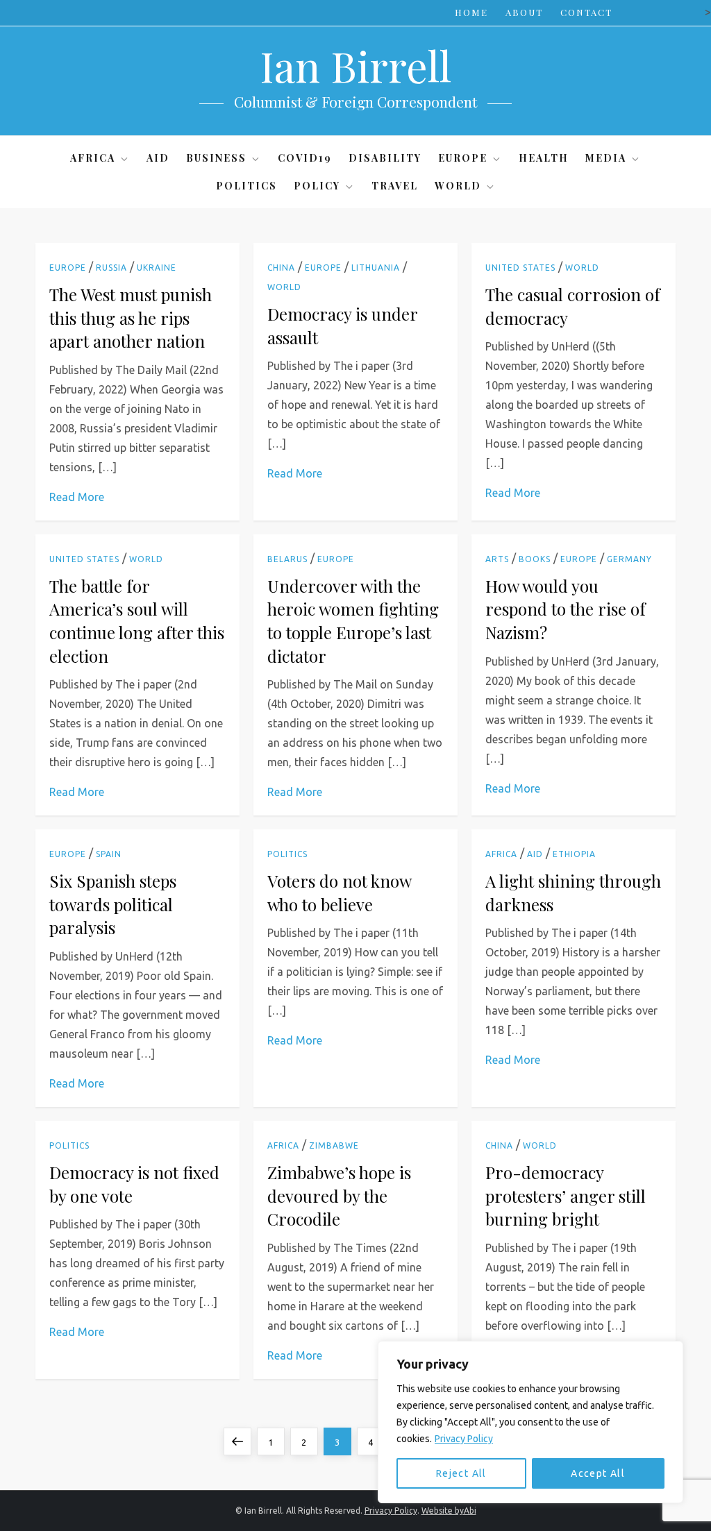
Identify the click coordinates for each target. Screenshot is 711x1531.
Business (216, 157)
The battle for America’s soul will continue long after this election (136, 621)
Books (535, 559)
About (524, 12)
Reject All (461, 1473)
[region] (530, 1422)
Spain (109, 853)
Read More (76, 497)
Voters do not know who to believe (339, 892)
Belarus (287, 559)
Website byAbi (448, 1510)
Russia (111, 267)
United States (520, 267)
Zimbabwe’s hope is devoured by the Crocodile (339, 1195)
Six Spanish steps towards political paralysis (112, 904)
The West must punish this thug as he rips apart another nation (130, 317)
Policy (317, 185)
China (281, 267)
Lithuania (375, 267)
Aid (158, 157)
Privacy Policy (464, 1438)
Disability (385, 157)
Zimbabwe (334, 1145)
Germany (629, 559)
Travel (394, 185)
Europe (462, 157)
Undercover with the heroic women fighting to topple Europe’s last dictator (353, 621)
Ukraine (156, 267)
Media (605, 157)
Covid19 (305, 157)
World (458, 185)
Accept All (598, 1473)
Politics (246, 185)
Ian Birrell (355, 65)
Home (471, 12)
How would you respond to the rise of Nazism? (565, 609)
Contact (586, 12)
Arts (497, 559)
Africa (92, 157)
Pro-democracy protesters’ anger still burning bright (565, 1195)
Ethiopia (574, 853)
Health (544, 157)
